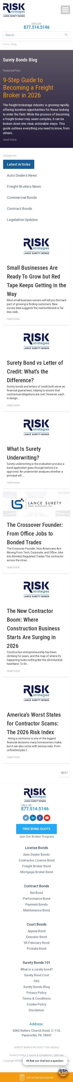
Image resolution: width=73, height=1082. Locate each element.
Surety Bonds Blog (36, 987)
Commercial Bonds (22, 197)
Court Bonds (37, 924)
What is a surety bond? (36, 969)
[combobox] (36, 35)
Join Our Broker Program (36, 836)
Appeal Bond (37, 931)
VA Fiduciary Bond (36, 943)
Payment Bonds (36, 904)
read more (10, 139)
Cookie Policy (36, 1004)
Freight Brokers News (24, 186)
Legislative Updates (22, 220)
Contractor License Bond (37, 860)
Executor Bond (36, 937)
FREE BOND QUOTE (36, 829)
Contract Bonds (19, 209)
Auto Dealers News (22, 175)
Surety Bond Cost (36, 975)
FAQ (36, 981)
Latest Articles (18, 164)
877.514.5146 (36, 27)
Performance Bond (36, 899)
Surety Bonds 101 (36, 963)
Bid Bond (36, 893)
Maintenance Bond (36, 910)
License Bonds (36, 848)
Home (6, 44)
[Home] (14, 10)
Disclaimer (36, 1010)
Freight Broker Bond (36, 866)
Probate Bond (36, 948)
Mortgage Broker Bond (36, 872)
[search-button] (66, 34)
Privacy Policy (36, 993)
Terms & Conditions (36, 998)
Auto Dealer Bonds (36, 854)
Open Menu (65, 9)
